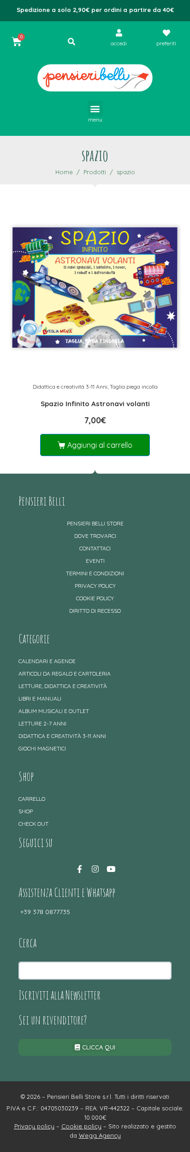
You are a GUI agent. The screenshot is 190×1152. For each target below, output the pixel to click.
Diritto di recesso (95, 610)
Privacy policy (95, 585)
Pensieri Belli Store (95, 523)
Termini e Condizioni (95, 573)
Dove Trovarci (95, 535)
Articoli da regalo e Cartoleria (64, 673)
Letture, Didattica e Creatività (62, 686)
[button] (95, 108)
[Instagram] (95, 869)
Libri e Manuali (39, 698)
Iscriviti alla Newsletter (59, 994)
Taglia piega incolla (134, 386)
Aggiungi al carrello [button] (99, 445)
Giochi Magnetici (42, 748)
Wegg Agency (100, 1135)
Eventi (95, 560)
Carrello (31, 798)
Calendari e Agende (47, 661)
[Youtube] (111, 869)
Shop (25, 811)
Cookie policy (95, 598)
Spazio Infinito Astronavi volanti (95, 403)
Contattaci (95, 548)
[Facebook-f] (79, 869)
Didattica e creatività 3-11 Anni (70, 386)
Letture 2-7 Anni (42, 723)
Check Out (33, 823)
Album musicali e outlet (53, 710)
